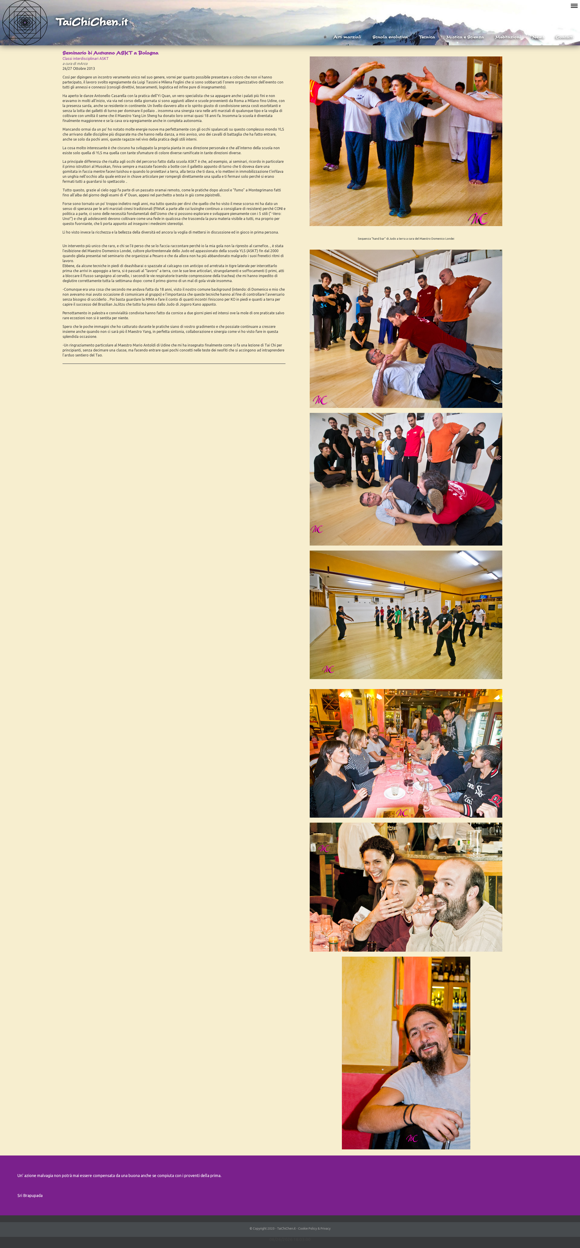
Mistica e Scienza (465, 36)
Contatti (565, 36)
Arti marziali (347, 36)
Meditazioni (508, 36)
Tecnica (427, 36)
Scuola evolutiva (390, 36)
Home (325, 37)
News (538, 36)
